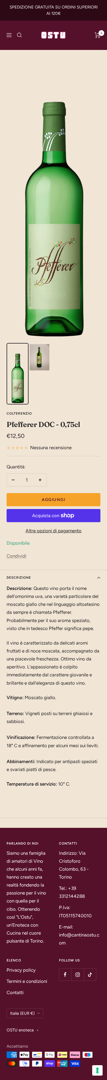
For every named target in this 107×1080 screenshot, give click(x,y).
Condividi (16, 556)
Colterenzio (19, 413)
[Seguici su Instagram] (77, 974)
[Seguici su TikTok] (90, 974)
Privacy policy (21, 970)
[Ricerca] (19, 35)
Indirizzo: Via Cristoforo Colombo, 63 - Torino (74, 865)
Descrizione (19, 578)
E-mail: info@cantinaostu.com (79, 935)
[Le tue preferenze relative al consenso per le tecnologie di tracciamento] (97, 1070)
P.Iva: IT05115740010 (75, 911)
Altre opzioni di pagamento (53, 530)
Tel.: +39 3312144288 (72, 892)
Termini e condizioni (27, 981)
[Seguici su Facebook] (65, 974)
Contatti (15, 992)
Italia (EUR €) (22, 1013)
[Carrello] (97, 35)
